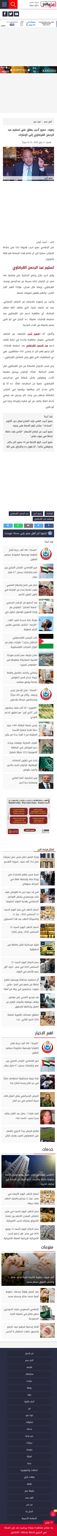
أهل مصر (29, 1498)
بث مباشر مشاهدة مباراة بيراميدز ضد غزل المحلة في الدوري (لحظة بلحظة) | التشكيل (28, 1530)
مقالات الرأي (29, 1477)
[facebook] (5, 14)
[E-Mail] (28, 526)
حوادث (29, 1381)
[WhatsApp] (18, 526)
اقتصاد (29, 1367)
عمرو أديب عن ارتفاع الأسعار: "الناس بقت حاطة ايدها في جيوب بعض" (29, 433)
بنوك (29, 1395)
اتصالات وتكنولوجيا (29, 1470)
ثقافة (29, 1484)
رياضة (29, 1388)
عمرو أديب (33, 334)
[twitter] (10, 14)
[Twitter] (38, 526)
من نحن (29, 1505)
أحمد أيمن (41, 242)
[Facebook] (49, 526)
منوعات (29, 1450)
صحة (29, 1463)
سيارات (29, 1443)
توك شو (29, 1415)
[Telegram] (8, 526)
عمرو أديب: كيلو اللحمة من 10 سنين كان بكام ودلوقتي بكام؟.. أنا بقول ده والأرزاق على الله (29, 444)
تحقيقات (29, 1422)
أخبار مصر (29, 1360)
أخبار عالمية (29, 1402)
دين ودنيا (29, 1436)
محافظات (29, 1374)
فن (29, 1408)
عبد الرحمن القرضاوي (37, 345)
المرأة (29, 1457)
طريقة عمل (29, 1491)
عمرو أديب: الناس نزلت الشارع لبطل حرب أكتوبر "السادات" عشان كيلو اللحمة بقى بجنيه (29, 423)
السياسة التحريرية (29, 1518)
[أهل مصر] (48, 4)
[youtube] (16, 14)
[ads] (28, 24)
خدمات (29, 1429)
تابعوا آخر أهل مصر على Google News (26, 533)
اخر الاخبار (29, 1354)
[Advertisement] (28, 209)
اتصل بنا (29, 1511)
